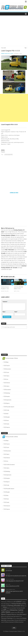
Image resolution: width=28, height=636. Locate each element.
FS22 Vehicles (7, 457)
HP (5, 610)
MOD (2, 616)
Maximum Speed (16, 614)
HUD (7, 610)
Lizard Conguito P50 (8, 154)
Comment (5, 301)
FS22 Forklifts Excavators (9, 464)
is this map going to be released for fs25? (15, 581)
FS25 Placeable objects (9, 406)
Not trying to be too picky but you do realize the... (16, 575)
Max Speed (22, 614)
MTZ (6, 616)
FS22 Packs (6, 499)
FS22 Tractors (7, 444)
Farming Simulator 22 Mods (7, 53)
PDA (21, 616)
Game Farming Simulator (19, 608)
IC (9, 610)
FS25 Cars (6, 379)
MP (4, 616)
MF (26, 614)
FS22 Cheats (6, 502)
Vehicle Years (19, 618)
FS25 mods (3, 601)
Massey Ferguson (6, 614)
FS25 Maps (6, 362)
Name (4, 311)
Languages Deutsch (13, 612)
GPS (2, 610)
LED (18, 612)
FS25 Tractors (7, 365)
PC (19, 616)
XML (5, 620)
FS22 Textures (7, 509)
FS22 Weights (7, 492)
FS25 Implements (7, 400)
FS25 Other (6, 413)
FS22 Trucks (6, 447)
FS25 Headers (7, 396)
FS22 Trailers (6, 454)
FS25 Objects (7, 403)
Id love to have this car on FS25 (12, 586)
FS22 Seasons (7, 505)
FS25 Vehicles (7, 382)
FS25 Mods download (9, 622)
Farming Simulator (16, 604)
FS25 (5, 608)
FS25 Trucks (6, 372)
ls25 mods (20, 620)
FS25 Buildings (7, 393)
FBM (23, 605)
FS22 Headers (7, 478)
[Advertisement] (14, 30)
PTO (14, 618)
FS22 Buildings (7, 471)
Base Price (11, 601)
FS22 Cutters (6, 468)
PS (12, 618)
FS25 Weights (7, 417)
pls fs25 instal (9, 570)
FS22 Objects (7, 481)
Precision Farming (6, 618)
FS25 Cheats (6, 424)
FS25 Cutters (6, 386)
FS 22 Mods (6, 631)
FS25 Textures (7, 427)
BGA (18, 601)
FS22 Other (6, 495)
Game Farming (10, 608)
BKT (20, 601)
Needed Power (10, 616)
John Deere (5, 612)
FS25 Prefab (6, 410)
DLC (10, 603)
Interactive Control (16, 610)
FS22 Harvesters (7, 451)
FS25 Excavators (7, 389)
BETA (15, 601)
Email (16, 311)
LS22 (22, 612)
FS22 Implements (7, 475)
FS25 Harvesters (7, 369)
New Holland (16, 616)
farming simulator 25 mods (12, 620)
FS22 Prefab (6, 485)
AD (6, 601)
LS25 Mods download (18, 622)
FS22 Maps (6, 440)
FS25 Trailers (6, 376)
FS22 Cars (3, 48)
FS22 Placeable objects (9, 488)
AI (8, 601)
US (16, 618)
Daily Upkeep (6, 603)
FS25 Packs (6, 420)
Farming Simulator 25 (15, 606)
